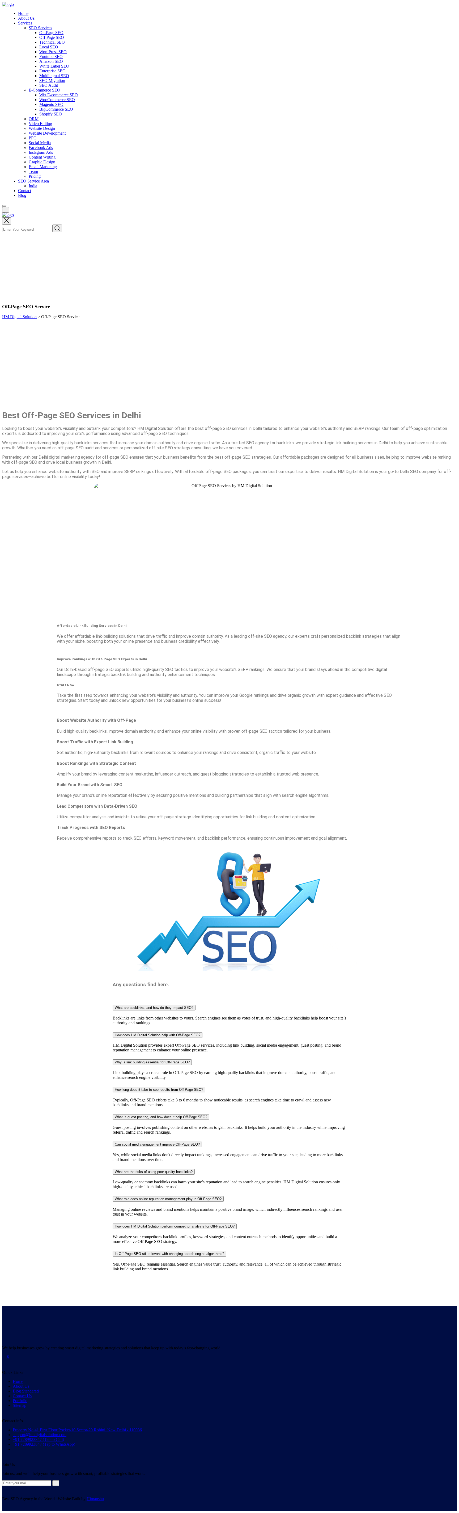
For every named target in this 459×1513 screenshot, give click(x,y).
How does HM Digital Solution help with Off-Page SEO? (157, 1035)
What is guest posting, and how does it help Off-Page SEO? (161, 1117)
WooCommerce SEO (57, 99)
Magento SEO (51, 104)
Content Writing (42, 157)
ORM (34, 119)
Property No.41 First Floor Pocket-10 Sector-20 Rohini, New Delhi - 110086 (77, 1430)
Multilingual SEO (54, 75)
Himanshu (95, 1499)
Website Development (47, 133)
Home (23, 13)
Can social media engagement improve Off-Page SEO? (157, 1144)
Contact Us (22, 1396)
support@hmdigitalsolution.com (39, 1434)
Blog (22, 195)
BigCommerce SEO (56, 109)
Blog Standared (26, 1391)
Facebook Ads (41, 147)
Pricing (35, 176)
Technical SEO (52, 42)
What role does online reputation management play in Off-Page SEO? (168, 1199)
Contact (24, 190)
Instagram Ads (41, 152)
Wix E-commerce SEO (58, 95)
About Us (26, 18)
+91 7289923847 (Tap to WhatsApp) (44, 1444)
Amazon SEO (51, 61)
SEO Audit (48, 85)
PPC (32, 138)
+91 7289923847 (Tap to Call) (38, 1439)
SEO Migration (52, 80)
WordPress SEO (53, 51)
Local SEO (48, 47)
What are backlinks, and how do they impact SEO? (154, 1008)
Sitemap (19, 1405)
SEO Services (40, 28)
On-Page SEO (51, 32)
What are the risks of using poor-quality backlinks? (154, 1172)
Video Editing (40, 123)
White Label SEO (54, 66)
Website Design (42, 128)
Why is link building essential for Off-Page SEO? (152, 1062)
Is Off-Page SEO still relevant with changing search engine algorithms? (169, 1254)
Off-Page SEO (51, 37)
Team (33, 171)
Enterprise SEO (52, 71)
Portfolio (20, 1400)
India (33, 186)
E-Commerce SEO (44, 90)
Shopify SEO (50, 114)
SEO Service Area (33, 181)
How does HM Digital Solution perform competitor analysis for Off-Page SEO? (175, 1226)
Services (25, 23)
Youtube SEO (51, 56)
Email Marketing (43, 166)
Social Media (40, 142)
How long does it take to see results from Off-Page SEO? (159, 1090)
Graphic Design (42, 162)
